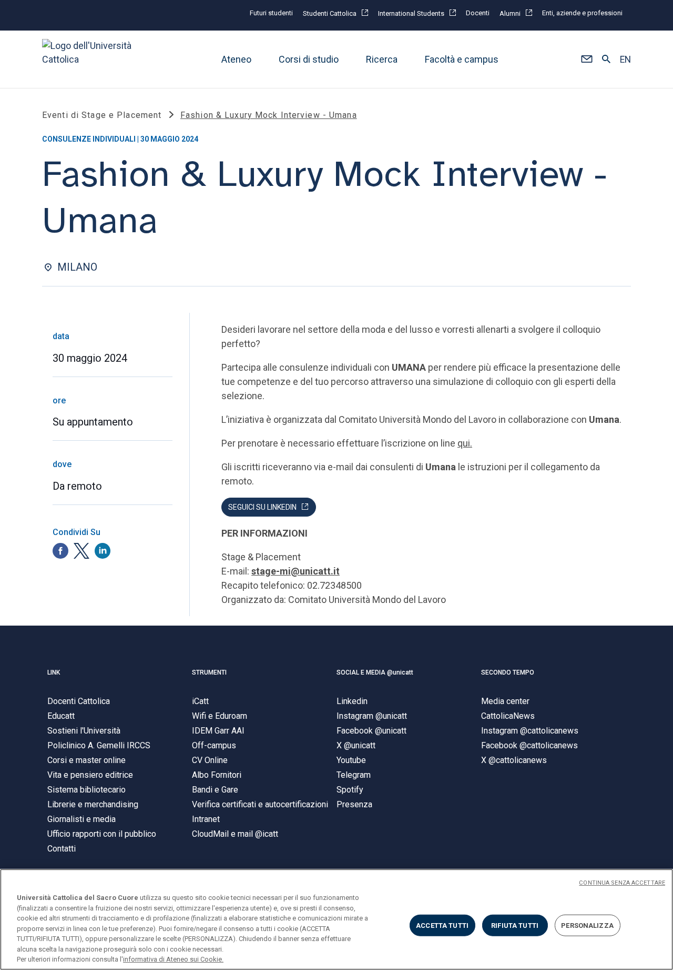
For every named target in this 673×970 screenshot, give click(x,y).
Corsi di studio (309, 59)
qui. (464, 443)
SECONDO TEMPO (507, 672)
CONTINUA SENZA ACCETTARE (622, 882)
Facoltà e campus (461, 59)
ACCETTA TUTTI (442, 925)
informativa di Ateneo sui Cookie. (173, 959)
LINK (53, 672)
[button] (586, 59)
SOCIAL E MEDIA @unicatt (374, 672)
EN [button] (625, 59)
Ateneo (236, 59)
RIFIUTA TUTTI (514, 925)
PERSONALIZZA (587, 925)
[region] (336, 919)
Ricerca (381, 59)
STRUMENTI (209, 672)
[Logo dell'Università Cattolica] (91, 59)
